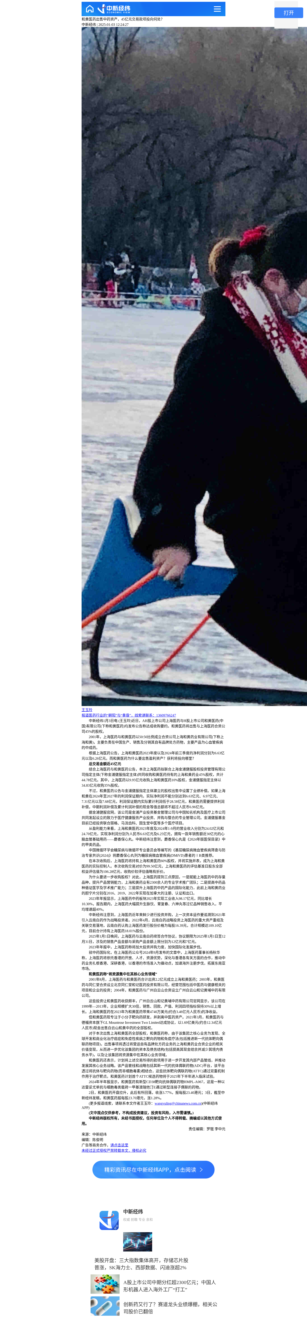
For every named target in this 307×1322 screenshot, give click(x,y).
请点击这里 (119, 1145)
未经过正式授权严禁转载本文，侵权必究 (114, 1150)
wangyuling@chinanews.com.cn (178, 1103)
